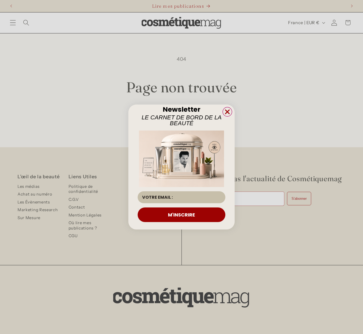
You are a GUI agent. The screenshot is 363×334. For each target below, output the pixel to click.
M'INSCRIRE (181, 214)
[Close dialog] (227, 111)
